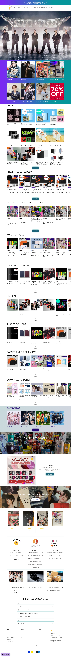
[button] (58, 7)
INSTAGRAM (49, 474)
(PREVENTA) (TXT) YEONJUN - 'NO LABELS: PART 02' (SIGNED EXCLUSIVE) (37, 253)
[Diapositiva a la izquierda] (33, 196)
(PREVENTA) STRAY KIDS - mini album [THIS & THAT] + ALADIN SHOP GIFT (61, 190)
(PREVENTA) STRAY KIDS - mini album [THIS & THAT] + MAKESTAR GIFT (24, 190)
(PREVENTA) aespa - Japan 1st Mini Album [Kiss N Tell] (12, 396)
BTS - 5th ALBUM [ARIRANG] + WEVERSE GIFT (61, 219)
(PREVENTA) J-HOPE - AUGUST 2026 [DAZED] (48, 312)
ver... (13, 530)
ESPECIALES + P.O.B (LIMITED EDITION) (57, 80)
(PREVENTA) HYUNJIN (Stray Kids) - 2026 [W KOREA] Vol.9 (36, 312)
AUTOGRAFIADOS (40, 79)
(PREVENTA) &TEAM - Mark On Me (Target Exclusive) (24, 282)
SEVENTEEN (38, 426)
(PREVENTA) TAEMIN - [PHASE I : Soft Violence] (56, 163)
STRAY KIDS (24, 426)
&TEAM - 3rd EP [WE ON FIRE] (48, 395)
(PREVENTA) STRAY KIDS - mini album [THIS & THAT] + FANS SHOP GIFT (12, 190)
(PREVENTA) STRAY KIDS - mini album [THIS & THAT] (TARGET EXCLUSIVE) (61, 341)
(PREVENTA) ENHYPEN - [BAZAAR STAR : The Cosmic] (61, 312)
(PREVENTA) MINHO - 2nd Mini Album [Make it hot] (56, 143)
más (56, 529)
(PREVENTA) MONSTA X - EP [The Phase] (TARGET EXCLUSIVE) (12, 282)
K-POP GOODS (10, 101)
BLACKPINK (9, 426)
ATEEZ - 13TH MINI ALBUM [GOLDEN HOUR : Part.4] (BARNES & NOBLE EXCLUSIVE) (24, 369)
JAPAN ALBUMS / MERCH (27, 101)
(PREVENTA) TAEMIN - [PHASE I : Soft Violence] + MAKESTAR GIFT (42, 163)
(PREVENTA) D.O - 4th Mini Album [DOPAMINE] (26, 143)
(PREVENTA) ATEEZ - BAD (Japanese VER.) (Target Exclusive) (49, 282)
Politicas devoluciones (25, 635)
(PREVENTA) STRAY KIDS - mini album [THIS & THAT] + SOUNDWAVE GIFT (36, 190)
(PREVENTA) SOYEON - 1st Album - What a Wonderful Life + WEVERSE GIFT (42, 124)
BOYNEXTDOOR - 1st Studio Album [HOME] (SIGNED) (23, 221)
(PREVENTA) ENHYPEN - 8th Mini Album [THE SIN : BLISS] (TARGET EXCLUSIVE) (36, 282)
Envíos (22, 633)
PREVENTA (9, 79)
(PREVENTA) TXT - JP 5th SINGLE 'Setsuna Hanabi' (24, 396)
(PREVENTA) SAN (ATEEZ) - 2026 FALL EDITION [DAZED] (27, 163)
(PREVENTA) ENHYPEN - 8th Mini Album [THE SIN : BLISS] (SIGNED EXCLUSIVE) (12, 253)
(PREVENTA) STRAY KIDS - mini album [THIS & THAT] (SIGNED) (24, 253)
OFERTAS (52, 101)
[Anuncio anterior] (24, 2)
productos (16, 559)
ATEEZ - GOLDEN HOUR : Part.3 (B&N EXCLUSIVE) (61, 368)
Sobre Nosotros (53, 633)
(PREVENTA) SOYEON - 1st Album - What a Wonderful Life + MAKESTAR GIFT (28, 124)
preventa (35, 591)
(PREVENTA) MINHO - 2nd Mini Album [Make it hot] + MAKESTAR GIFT (42, 143)
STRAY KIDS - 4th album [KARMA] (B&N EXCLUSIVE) (48, 368)
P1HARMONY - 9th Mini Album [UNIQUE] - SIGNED (48, 221)
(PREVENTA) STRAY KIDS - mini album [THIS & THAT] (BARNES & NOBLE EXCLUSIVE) (12, 369)
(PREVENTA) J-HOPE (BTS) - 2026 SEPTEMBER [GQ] (12, 163)
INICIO (8, 632)
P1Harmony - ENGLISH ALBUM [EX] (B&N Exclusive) (36, 368)
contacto (15, 592)
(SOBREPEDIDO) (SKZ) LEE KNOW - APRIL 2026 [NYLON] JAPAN (36, 396)
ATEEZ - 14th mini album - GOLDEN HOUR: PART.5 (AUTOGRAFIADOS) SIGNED (11, 221)
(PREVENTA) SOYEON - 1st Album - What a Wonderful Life (57, 124)
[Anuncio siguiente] (46, 2)
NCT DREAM (53, 426)
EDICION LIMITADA (10, 637)
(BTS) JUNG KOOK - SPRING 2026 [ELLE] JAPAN (61, 396)
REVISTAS (23, 79)
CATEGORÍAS (9, 633)
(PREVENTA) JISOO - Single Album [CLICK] (12, 124)
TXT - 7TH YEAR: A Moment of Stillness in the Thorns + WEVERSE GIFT (36, 219)
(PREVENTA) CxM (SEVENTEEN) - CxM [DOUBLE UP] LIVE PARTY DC (13, 143)
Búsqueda (23, 632)
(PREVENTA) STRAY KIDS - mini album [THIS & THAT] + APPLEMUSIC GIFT (48, 190)
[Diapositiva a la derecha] (38, 196)
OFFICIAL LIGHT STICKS (41, 101)
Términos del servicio (25, 637)
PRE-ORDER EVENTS (11, 635)
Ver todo (35, 167)
